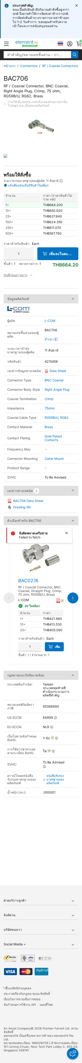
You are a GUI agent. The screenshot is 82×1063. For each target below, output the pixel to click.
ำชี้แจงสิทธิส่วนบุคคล (17, 988)
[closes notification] (76, 5)
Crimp (49, 399)
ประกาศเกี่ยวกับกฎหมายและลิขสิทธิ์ (27, 994)
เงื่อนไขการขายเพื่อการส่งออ (22, 999)
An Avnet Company (17, 1028)
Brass (49, 427)
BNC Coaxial (54, 380)
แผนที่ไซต (46, 1004)
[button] (6, 43)
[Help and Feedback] (72, 1053)
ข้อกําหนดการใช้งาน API (20, 1004)
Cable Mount (54, 458)
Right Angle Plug (57, 389)
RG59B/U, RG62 (57, 417)
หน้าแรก (9, 66)
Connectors (28, 66)
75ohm (50, 408)
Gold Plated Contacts (53, 438)
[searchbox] (37, 54)
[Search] (74, 54)
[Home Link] (35, 43)
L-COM (50, 321)
